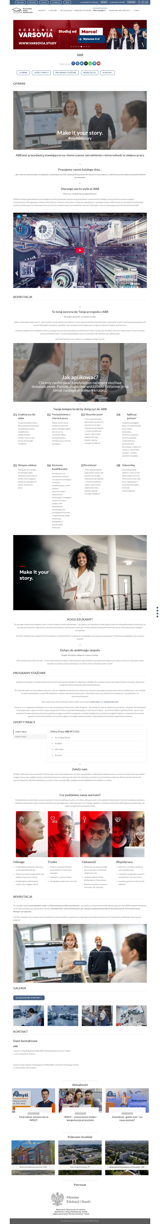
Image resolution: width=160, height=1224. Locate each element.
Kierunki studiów (82, 11)
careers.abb (94, 702)
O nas (136, 11)
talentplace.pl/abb (111, 702)
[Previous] (19, 35)
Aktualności (66, 11)
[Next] (141, 35)
